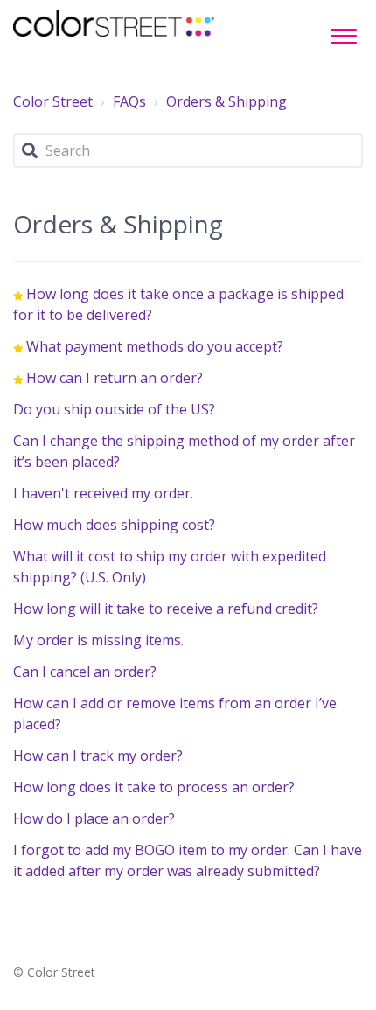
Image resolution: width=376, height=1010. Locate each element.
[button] (343, 31)
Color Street (53, 101)
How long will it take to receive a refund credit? (165, 608)
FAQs (129, 101)
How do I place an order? (94, 818)
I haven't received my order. (103, 493)
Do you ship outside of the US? (114, 409)
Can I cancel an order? (85, 671)
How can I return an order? (114, 377)
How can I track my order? (98, 755)
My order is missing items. (98, 640)
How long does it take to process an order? (154, 787)
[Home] (113, 23)
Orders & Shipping (226, 101)
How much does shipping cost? (114, 524)
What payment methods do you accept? (154, 346)
